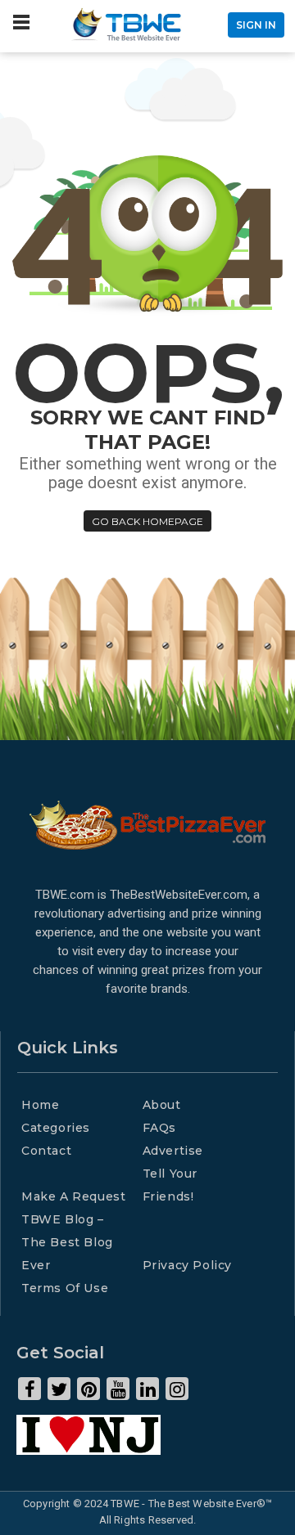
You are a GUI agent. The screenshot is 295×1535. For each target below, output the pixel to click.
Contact (46, 1150)
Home (40, 1104)
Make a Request (73, 1196)
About (162, 1104)
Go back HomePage (147, 521)
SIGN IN (256, 25)
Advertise (173, 1150)
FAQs (159, 1127)
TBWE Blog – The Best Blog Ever (67, 1242)
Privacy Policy (187, 1265)
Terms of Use (64, 1288)
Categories (55, 1127)
